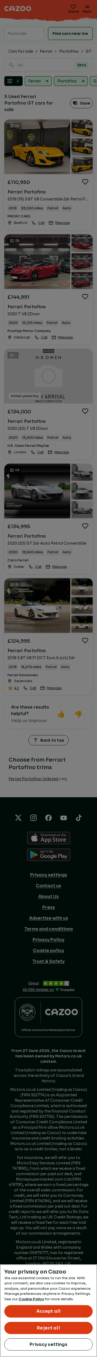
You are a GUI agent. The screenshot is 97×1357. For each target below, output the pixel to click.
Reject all (48, 1328)
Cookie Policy (31, 1299)
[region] (48, 1310)
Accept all (48, 1311)
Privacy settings (48, 1344)
